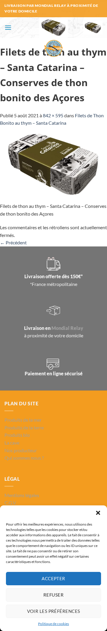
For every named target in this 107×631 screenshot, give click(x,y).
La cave (11, 442)
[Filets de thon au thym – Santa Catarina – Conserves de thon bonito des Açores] (53, 164)
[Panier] (93, 27)
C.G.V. (10, 502)
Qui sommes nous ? (24, 458)
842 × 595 (53, 115)
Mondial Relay (67, 328)
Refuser (53, 594)
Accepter (53, 578)
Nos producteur (20, 450)
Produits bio (17, 435)
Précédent (13, 242)
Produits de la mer (23, 420)
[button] (98, 513)
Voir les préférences (53, 611)
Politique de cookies (53, 623)
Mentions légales (21, 495)
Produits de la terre (24, 427)
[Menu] (8, 27)
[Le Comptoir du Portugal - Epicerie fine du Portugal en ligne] (54, 38)
